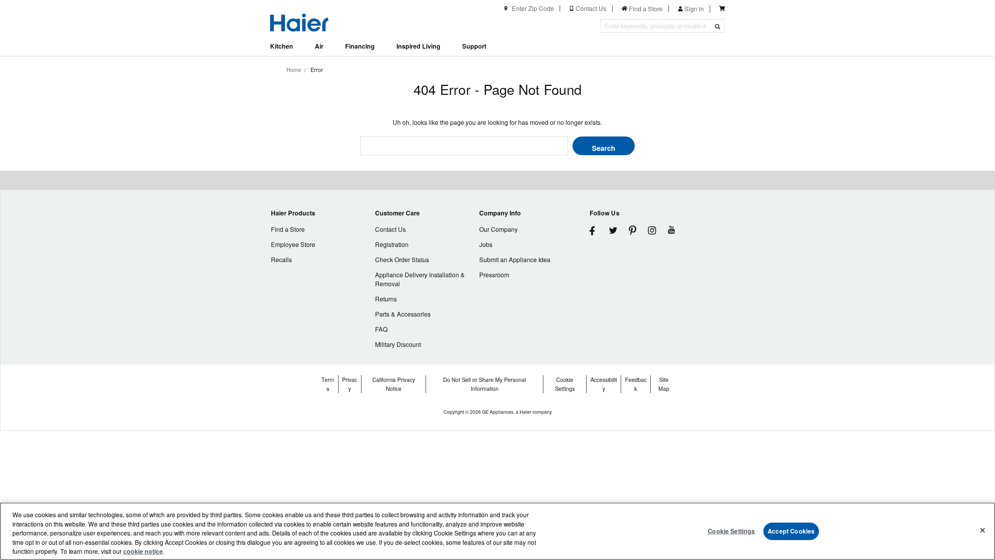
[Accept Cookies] (982, 530)
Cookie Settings (731, 531)
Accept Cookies (791, 531)
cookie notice (143, 551)
